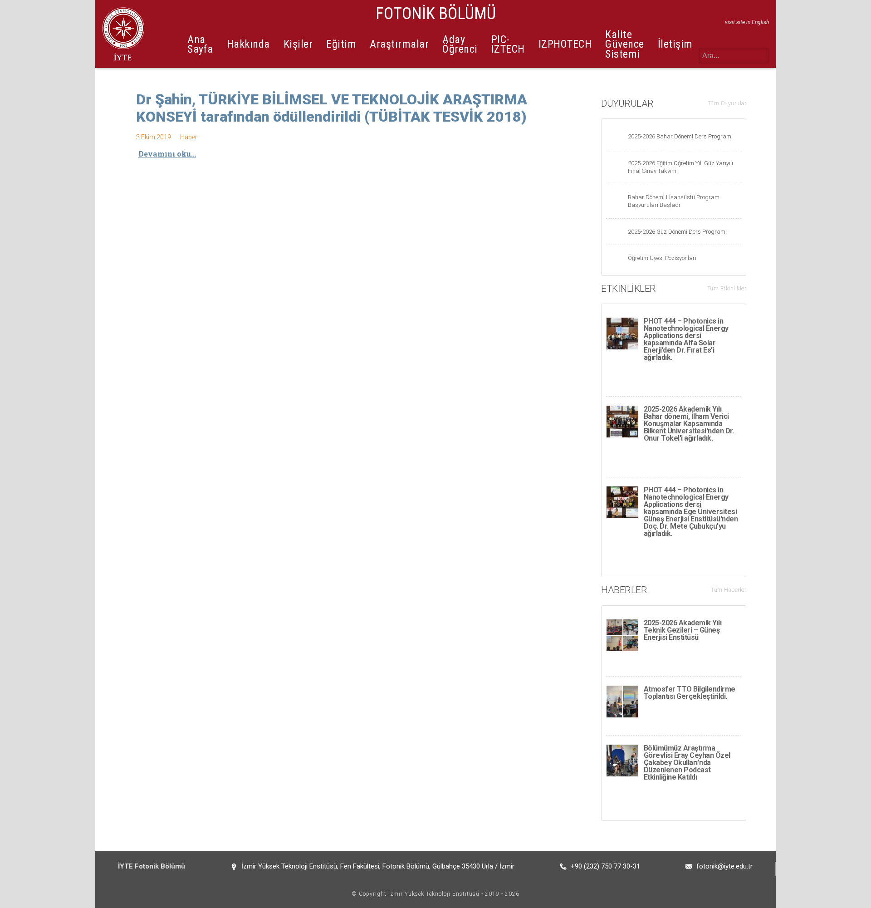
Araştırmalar (399, 44)
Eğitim (341, 44)
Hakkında (248, 44)
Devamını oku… (167, 153)
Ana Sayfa (200, 44)
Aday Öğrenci (460, 44)
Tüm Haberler (728, 590)
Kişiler (298, 44)
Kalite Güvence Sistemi (624, 44)
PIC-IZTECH (508, 44)
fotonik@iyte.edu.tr (724, 866)
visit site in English (747, 22)
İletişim (675, 44)
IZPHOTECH (565, 44)
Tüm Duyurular (727, 103)
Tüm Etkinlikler (727, 288)
